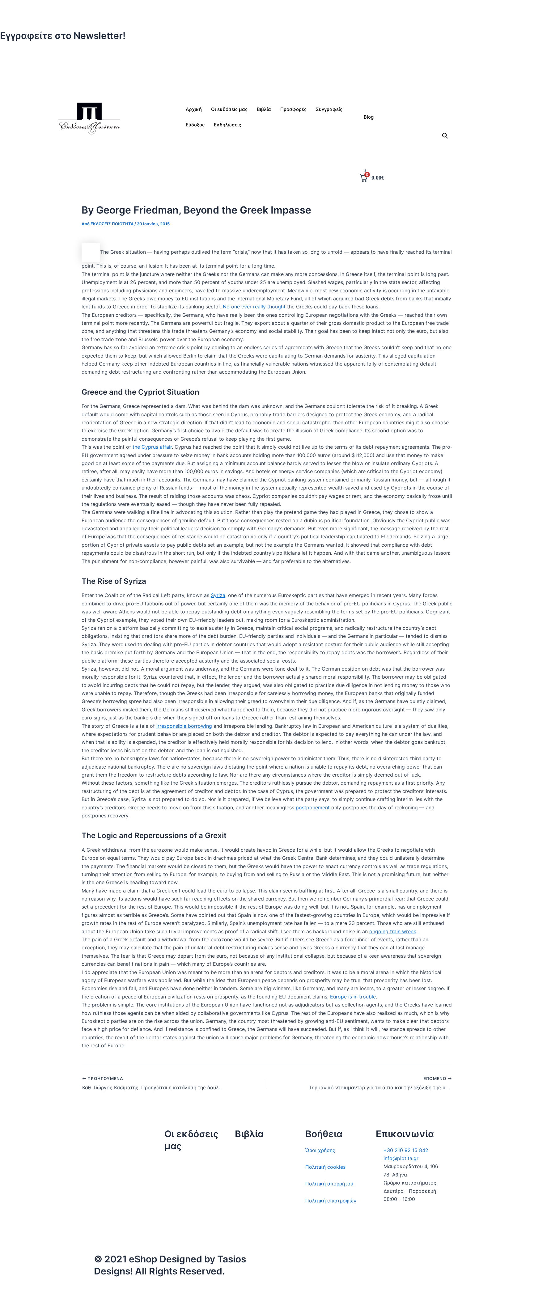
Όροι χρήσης (320, 1150)
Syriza (218, 595)
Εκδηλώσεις (178, 1213)
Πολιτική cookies (325, 1167)
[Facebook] (267, 62)
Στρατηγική (248, 1167)
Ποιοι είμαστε (180, 1179)
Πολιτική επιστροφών (330, 1200)
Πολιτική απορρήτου (329, 1183)
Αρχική (194, 109)
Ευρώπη (244, 1217)
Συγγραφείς (178, 1229)
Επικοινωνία (178, 1196)
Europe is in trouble (353, 997)
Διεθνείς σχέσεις (255, 1150)
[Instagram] (267, 70)
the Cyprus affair (152, 447)
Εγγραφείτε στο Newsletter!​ (62, 35)
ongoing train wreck (392, 931)
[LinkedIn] (267, 78)
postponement (313, 807)
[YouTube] (355, 1290)
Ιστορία (243, 1183)
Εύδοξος (195, 125)
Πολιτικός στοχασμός (261, 1200)
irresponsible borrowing (184, 726)
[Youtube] (267, 87)
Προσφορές (293, 109)
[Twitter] (267, 54)
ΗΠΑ (240, 1234)
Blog (369, 117)
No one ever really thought (254, 306)
